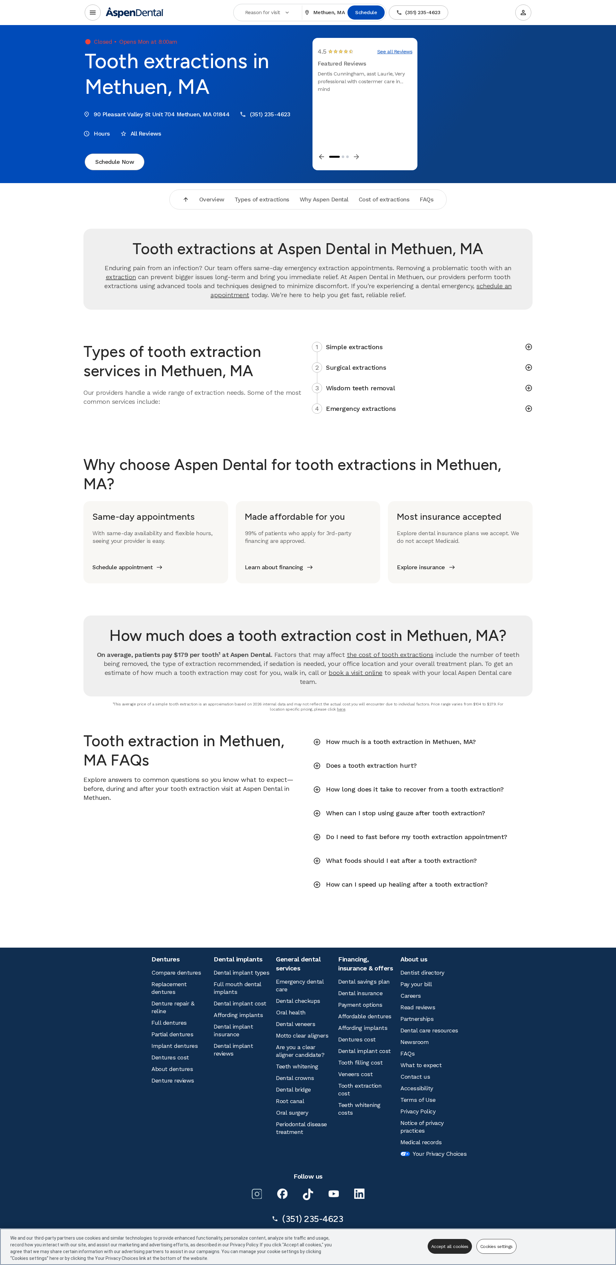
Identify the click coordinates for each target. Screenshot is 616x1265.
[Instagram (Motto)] (256, 1193)
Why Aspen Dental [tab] (324, 199)
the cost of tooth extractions (390, 655)
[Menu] (93, 12)
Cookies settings (496, 1246)
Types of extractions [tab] (262, 199)
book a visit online (355, 673)
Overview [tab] (211, 199)
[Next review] (356, 156)
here (341, 709)
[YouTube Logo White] (333, 1193)
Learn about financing (274, 567)
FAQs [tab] (426, 199)
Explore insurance (421, 567)
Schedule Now (114, 161)
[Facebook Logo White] (282, 1193)
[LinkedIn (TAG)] (359, 1193)
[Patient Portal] (523, 12)
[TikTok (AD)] (308, 1194)
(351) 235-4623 (422, 12)
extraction (121, 277)
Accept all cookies (449, 1246)
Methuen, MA (329, 12)
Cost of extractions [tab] (384, 199)
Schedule (366, 12)
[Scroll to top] (185, 199)
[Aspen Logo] (135, 12)
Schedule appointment (122, 567)
